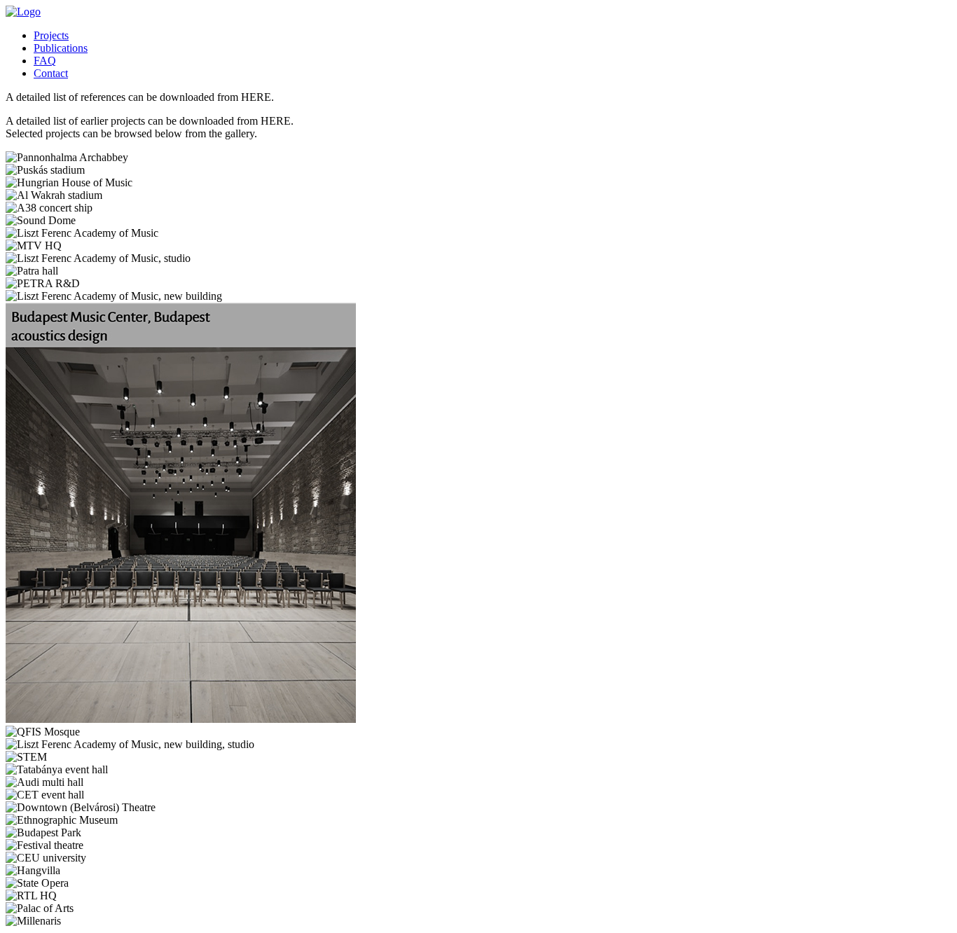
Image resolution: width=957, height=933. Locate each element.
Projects (51, 35)
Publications (61, 48)
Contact (51, 73)
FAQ (45, 61)
